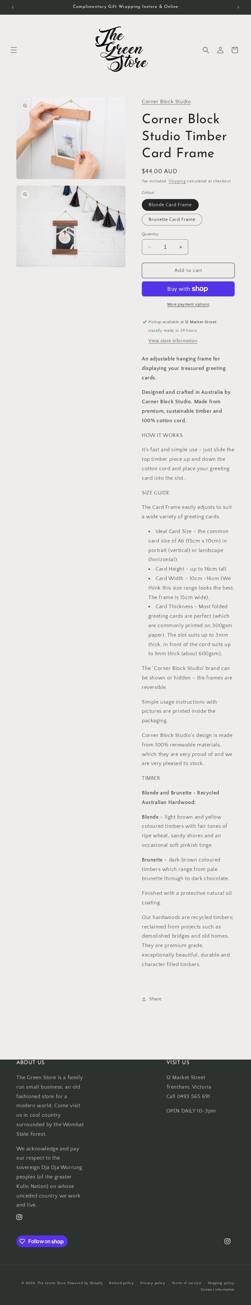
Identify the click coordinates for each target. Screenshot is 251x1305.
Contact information (218, 1290)
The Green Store (51, 1283)
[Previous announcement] (13, 7)
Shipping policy (221, 1283)
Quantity (150, 234)
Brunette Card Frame (172, 219)
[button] (14, 50)
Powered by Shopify (85, 1283)
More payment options (188, 304)
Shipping (177, 181)
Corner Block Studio (166, 102)
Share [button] (155, 999)
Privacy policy (152, 1283)
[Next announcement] (238, 7)
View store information (172, 340)
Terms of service (186, 1283)
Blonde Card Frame (170, 205)
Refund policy (121, 1283)
